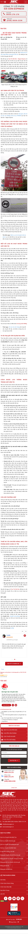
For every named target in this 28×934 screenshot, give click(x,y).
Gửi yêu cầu (13, 760)
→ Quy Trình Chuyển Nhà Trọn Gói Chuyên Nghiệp (11, 718)
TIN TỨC (3, 28)
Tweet (2, 669)
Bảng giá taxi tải (4, 865)
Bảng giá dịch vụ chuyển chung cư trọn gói (11, 858)
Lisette (8, 635)
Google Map (5, 819)
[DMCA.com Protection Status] (4, 901)
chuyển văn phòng (15, 616)
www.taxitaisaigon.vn (8, 826)
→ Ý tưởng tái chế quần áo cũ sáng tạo (9, 719)
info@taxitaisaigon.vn (8, 824)
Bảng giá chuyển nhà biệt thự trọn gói (10, 855)
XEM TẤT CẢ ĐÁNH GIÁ (13, 663)
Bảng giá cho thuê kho (6, 869)
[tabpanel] (14, 645)
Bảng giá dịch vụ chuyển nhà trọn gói (10, 862)
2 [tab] (13, 659)
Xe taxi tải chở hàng (14, 327)
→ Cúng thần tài (3, 721)
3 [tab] (14, 659)
